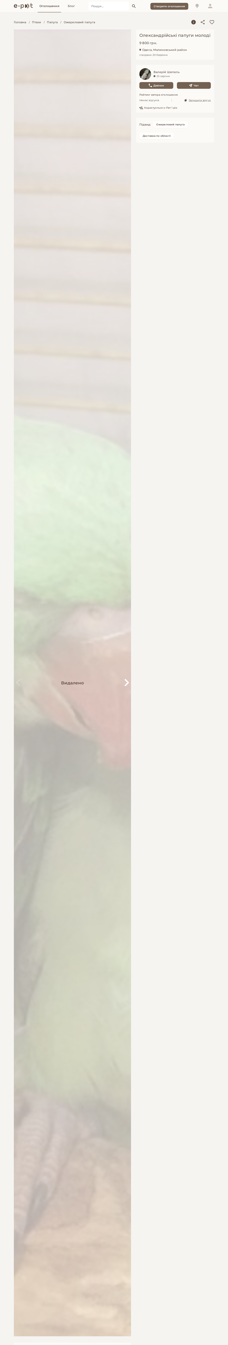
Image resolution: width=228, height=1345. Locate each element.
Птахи (36, 22)
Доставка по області (157, 135)
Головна (20, 22)
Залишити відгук (200, 100)
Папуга (52, 22)
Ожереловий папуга (79, 22)
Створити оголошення (169, 6)
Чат (196, 85)
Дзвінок (158, 85)
